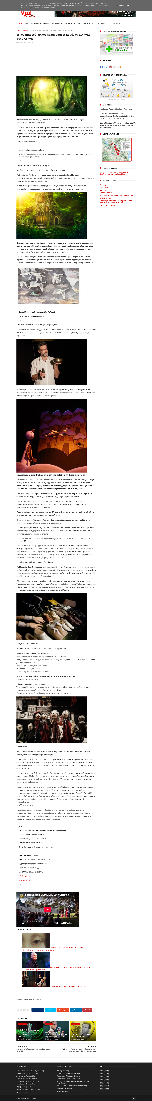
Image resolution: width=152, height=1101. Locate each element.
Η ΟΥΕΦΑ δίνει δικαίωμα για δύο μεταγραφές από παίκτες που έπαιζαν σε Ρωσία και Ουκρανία (28, 1033)
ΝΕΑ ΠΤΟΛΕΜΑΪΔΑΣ (32, 23)
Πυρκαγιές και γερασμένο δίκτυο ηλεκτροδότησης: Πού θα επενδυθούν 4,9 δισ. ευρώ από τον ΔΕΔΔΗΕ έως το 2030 (117, 116)
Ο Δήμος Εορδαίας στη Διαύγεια (68, 1073)
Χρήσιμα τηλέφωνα (23, 1092)
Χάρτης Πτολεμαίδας (23, 1086)
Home (18, 30)
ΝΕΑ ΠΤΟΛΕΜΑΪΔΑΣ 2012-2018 (27, 1098)
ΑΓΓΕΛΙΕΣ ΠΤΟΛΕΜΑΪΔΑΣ (51, 23)
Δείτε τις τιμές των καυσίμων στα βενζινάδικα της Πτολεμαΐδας (114, 173)
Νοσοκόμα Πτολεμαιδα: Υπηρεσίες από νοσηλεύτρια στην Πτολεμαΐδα (116, 202)
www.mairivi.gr (24, 880)
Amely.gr (103, 185)
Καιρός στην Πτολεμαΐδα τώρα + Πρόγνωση (116, 109)
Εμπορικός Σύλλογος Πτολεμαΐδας (69, 1088)
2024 (102, 1077)
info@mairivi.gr (24, 876)
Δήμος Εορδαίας (63, 1071)
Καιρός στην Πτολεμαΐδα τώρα (27, 1073)
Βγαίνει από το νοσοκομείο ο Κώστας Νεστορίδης (82, 1035)
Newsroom (26, 30)
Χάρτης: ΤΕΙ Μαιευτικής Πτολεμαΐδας (29, 1089)
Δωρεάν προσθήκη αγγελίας (26, 1079)
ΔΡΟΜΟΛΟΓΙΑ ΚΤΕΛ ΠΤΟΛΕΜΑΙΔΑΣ (95, 23)
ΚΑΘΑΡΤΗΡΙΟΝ (105, 198)
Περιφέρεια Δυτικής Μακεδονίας (68, 1079)
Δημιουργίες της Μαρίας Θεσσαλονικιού (116, 195)
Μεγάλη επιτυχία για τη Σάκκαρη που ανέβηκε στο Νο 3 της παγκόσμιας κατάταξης (56, 1034)
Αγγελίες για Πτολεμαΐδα (25, 1076)
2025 (102, 1074)
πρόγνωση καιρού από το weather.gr (116, 99)
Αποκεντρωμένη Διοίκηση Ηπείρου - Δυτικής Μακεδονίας (73, 1082)
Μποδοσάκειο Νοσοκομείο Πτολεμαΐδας (72, 1086)
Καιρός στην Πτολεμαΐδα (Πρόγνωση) (30, 1071)
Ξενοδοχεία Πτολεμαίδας (25, 1084)
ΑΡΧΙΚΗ (19, 23)
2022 (102, 1083)
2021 (102, 1086)
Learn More (119, 5)
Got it (129, 5)
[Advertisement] (56, 59)
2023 (102, 1080)
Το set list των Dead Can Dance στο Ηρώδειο (69, 986)
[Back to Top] (134, 1098)
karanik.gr (104, 190)
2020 (102, 1089)
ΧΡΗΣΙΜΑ (115, 23)
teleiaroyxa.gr (105, 187)
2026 (102, 1071)
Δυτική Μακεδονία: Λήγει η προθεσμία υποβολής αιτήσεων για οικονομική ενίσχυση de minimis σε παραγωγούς (118, 125)
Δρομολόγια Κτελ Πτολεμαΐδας (27, 1081)
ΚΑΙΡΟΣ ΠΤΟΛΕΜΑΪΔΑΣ (72, 23)
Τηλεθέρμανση (62, 1091)
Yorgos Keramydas (107, 205)
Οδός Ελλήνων (106, 193)
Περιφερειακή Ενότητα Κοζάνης (68, 1076)
